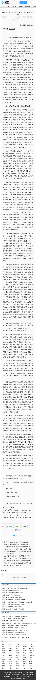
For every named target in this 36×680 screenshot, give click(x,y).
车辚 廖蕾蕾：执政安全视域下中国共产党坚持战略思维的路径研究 (19, 623)
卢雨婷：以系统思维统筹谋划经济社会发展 (13, 632)
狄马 (17, 657)
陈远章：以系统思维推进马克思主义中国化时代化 (14, 635)
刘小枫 (17, 659)
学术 (8, 512)
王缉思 (17, 655)
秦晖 (3, 644)
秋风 (10, 659)
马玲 (3, 657)
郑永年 (17, 644)
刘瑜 (31, 661)
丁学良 (32, 644)
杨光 (31, 668)
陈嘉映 (25, 646)
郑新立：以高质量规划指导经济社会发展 (12, 592)
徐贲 (17, 648)
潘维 (24, 666)
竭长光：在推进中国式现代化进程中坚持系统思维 (14, 625)
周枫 (3, 661)
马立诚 (32, 648)
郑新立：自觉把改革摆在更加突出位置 (12, 606)
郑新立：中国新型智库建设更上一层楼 (12, 597)
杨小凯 (3, 666)
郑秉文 (32, 666)
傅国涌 (17, 646)
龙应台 (25, 644)
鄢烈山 (10, 646)
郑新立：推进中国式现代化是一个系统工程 (13, 609)
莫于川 (3, 668)
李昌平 (3, 653)
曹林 (3, 646)
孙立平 (25, 668)
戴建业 (32, 651)
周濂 (31, 653)
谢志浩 (17, 668)
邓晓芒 (10, 655)
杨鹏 (3, 655)
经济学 (14, 6)
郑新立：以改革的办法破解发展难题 (11, 595)
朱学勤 (17, 666)
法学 (8, 6)
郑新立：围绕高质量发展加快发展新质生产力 (13, 599)
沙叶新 (25, 661)
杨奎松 (17, 653)
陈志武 (10, 648)
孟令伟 (25, 659)
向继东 (17, 651)
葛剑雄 (3, 663)
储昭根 (10, 663)
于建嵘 (3, 648)
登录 (17, 577)
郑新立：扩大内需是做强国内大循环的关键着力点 (14, 588)
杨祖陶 (3, 651)
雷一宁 (32, 659)
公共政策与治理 (21, 512)
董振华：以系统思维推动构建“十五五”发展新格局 (14, 630)
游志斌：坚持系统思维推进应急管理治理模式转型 (14, 616)
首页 (2, 6)
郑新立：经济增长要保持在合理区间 (11, 590)
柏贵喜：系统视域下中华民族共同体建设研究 (13, 618)
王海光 (25, 653)
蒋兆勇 (10, 661)
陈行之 (10, 644)
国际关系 (27, 6)
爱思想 (5, 2)
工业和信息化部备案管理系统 (18, 678)
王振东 (10, 657)
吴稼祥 (17, 663)
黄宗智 (32, 646)
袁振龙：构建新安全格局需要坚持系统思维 (13, 628)
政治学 (21, 6)
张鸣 (10, 653)
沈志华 (10, 651)
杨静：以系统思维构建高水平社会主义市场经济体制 (15, 637)
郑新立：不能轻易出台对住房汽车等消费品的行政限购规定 (17, 602)
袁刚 (31, 663)
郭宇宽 (25, 648)
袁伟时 (25, 657)
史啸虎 (32, 657)
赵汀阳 (25, 651)
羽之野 (10, 668)
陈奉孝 (25, 655)
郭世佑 (32, 655)
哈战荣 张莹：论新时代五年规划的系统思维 (13, 621)
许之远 (25, 663)
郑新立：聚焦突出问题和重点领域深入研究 (13, 604)
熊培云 (3, 659)
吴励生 (10, 666)
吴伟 (17, 661)
